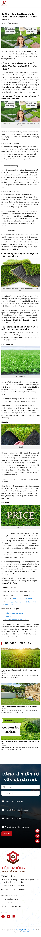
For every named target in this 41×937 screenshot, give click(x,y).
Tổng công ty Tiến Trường (21, 598)
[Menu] (38, 3)
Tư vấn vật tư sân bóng (12, 616)
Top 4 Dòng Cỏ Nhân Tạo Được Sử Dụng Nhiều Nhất (19, 706)
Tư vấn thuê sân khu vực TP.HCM (16, 620)
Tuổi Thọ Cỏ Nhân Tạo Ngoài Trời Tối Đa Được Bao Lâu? (19, 671)
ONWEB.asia (27, 932)
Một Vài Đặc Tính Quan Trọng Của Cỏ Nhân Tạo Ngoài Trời (20, 742)
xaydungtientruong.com (25, 930)
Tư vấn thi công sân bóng (13, 613)
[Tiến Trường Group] (10, 3)
